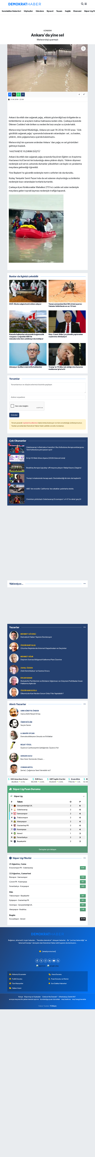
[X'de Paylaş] (14, 94)
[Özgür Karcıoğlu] (14, 692)
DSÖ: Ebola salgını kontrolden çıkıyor (25, 304)
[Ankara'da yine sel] (47, 68)
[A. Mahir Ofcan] (14, 735)
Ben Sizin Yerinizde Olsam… (33, 759)
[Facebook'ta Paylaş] (9, 94)
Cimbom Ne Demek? (49, 997)
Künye (20, 997)
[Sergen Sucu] (14, 758)
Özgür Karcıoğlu (29, 690)
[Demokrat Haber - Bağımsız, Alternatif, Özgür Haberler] (24, 4)
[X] (41, 961)
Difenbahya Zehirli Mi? (67, 997)
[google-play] (53, 966)
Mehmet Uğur (27, 657)
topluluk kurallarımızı (30, 423)
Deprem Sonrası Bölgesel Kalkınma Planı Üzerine (41, 660)
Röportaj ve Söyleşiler (32, 997)
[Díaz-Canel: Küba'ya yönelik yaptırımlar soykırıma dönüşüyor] (67, 322)
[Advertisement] (47, 542)
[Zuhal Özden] (14, 669)
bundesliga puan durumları (50, 999)
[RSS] (58, 961)
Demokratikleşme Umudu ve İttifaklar (37, 737)
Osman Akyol (27, 767)
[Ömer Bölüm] (14, 724)
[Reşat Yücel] (14, 746)
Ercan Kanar (26, 678)
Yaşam (59, 11)
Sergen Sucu (26, 756)
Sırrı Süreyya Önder (30, 711)
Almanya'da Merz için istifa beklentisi (25, 367)
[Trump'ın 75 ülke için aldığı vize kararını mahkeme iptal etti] (67, 354)
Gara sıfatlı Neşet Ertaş (30, 714)
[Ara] (82, 4)
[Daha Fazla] (23, 94)
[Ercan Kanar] (14, 681)
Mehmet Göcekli (28, 634)
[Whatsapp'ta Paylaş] (18, 94)
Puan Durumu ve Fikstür (60, 979)
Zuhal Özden (27, 668)
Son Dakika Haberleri (59, 983)
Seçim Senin (26, 725)
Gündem (40, 11)
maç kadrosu (66, 999)
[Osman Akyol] (14, 769)
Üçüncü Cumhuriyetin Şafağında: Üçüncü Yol (40, 748)
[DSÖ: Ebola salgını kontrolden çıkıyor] (28, 291)
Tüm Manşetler (17, 983)
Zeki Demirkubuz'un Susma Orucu (35, 671)
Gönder (14, 415)
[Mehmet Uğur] (14, 658)
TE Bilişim (53, 1006)
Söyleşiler (28, 11)
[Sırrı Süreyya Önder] (14, 712)
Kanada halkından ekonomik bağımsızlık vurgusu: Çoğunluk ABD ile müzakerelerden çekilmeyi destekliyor (26, 336)
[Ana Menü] (86, 4)
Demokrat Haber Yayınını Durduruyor (36, 637)
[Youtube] (54, 961)
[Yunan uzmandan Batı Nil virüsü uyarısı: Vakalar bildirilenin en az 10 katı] (67, 291)
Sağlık (68, 11)
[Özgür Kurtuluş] (14, 647)
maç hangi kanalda (79, 999)
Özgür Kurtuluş (28, 645)
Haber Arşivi (16, 988)
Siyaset (50, 11)
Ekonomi (77, 11)
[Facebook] (37, 961)
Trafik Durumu (17, 979)
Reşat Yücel (26, 745)
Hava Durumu (57, 974)
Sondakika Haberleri (11, 11)
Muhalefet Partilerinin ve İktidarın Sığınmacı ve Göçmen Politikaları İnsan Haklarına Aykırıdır (52, 682)
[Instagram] (45, 961)
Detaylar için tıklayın (47, 850)
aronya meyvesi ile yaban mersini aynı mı (24, 999)
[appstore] (41, 966)
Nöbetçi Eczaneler (19, 974)
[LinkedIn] (50, 961)
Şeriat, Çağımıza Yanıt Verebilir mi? (36, 770)
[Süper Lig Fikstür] (85, 858)
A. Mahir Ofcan (27, 733)
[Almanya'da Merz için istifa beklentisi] (28, 354)
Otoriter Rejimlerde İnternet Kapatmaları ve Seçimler (44, 648)
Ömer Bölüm (26, 722)
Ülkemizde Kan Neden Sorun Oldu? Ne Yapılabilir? (42, 694)
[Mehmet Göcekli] (14, 636)
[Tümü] (85, 584)
